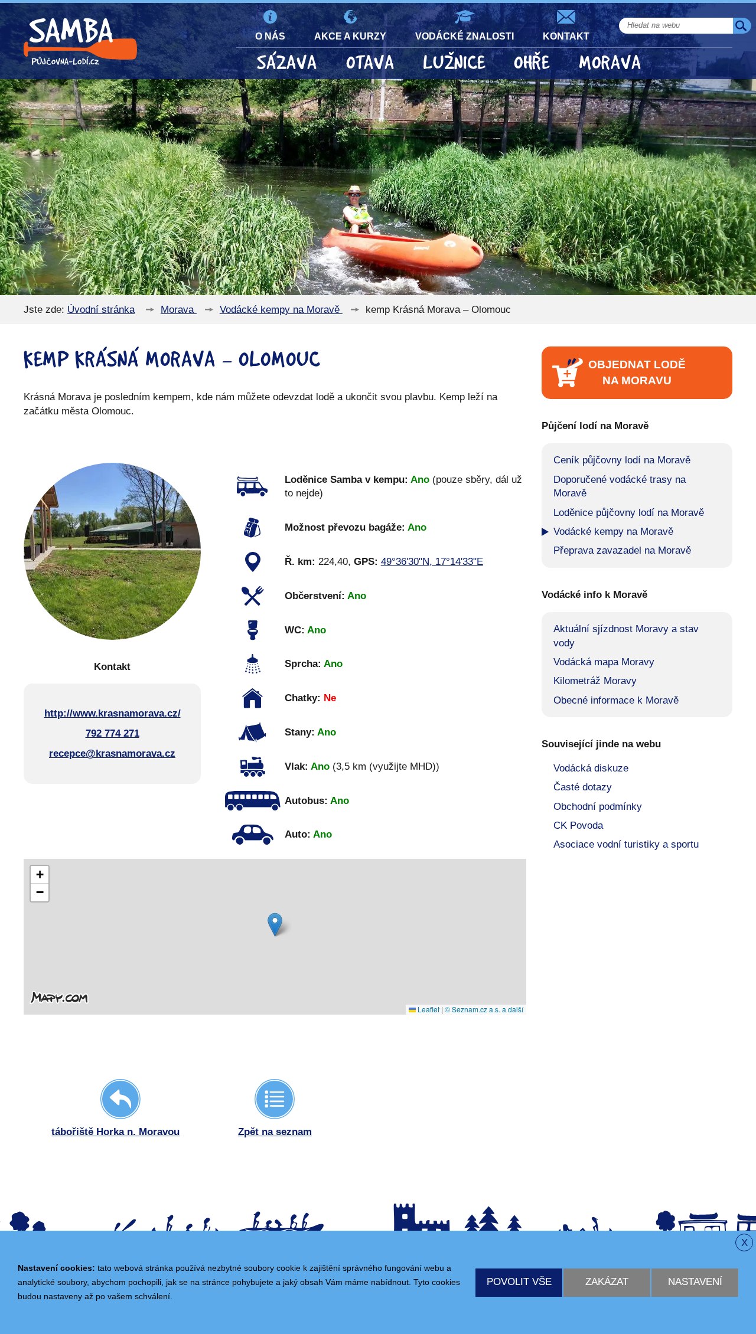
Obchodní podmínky (597, 806)
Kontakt (566, 36)
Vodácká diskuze (590, 768)
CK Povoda (578, 825)
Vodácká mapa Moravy (603, 662)
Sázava (287, 62)
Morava (610, 62)
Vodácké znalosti (464, 36)
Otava (370, 62)
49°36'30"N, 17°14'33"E (432, 561)
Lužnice (454, 62)
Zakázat (606, 1281)
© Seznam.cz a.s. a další (484, 1009)
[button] (275, 925)
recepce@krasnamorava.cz (112, 753)
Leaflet (427, 1009)
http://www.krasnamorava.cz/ (112, 713)
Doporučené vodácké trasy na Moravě (619, 486)
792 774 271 (112, 733)
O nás (270, 36)
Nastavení (695, 1281)
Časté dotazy (582, 787)
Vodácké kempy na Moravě (281, 309)
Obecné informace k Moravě (616, 700)
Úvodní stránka (101, 309)
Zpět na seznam (275, 1131)
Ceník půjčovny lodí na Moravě (621, 460)
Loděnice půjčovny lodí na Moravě (628, 512)
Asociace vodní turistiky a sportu (626, 844)
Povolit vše (519, 1281)
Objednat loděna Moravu (637, 372)
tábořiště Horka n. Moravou (115, 1131)
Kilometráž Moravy (595, 680)
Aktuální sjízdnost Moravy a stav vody (626, 636)
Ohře (532, 62)
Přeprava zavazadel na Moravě (622, 550)
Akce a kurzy (350, 36)
